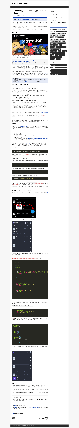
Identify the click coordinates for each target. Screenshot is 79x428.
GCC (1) (62, 37)
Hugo (21, 425)
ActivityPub (18, 68)
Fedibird (24, 81)
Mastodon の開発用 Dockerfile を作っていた (39, 138)
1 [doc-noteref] (27, 22)
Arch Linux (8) (58, 29)
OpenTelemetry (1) (53, 51)
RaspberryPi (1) (56, 53)
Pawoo (21, 81)
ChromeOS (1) (64, 31)
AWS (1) (63, 29)
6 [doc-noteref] (47, 192)
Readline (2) (63, 53)
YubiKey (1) (58, 59)
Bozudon (15, 407)
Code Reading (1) (63, 33)
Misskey (46, 73)
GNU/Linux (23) (52, 41)
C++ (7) (59, 31)
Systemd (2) (57, 55)
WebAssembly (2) (58, 57)
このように (32, 110)
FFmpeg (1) (52, 37)
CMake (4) (56, 33)
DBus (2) (51, 35)
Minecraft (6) (52, 49)
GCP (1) (51, 39)
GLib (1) (59, 39)
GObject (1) (59, 41)
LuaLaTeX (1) (52, 47)
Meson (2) (64, 47)
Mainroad (24, 425)
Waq (15, 405)
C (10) (55, 31)
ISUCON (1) (64, 43)
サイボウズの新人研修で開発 (34, 407)
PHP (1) (59, 51)
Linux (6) (56, 45)
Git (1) (55, 39)
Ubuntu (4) (52, 57)
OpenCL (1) (58, 49)
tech (15, 413)
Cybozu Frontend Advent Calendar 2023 (25, 19)
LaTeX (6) (51, 45)
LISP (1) (60, 45)
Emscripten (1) (61, 35)
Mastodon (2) (58, 47)
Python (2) (64, 51)
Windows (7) (52, 59)
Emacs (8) (56, 35)
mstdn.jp (17, 81)
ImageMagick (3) (57, 43)
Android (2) (52, 29)
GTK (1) (63, 41)
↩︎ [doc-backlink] (25, 400)
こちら (17, 157)
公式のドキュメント (28, 143)
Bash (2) (51, 31)
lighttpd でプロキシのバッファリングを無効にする (58, 15)
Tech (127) (62, 55)
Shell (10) (52, 55)
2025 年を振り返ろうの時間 (54, 14)
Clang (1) (51, 33)
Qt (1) (51, 53)
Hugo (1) (51, 43)
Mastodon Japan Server (30, 81)
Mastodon (20, 413)
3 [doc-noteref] (29, 66)
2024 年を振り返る (53, 20)
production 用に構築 (23, 126)
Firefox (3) (57, 37)
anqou (28, 138)
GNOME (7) (63, 39)
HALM (44, 92)
